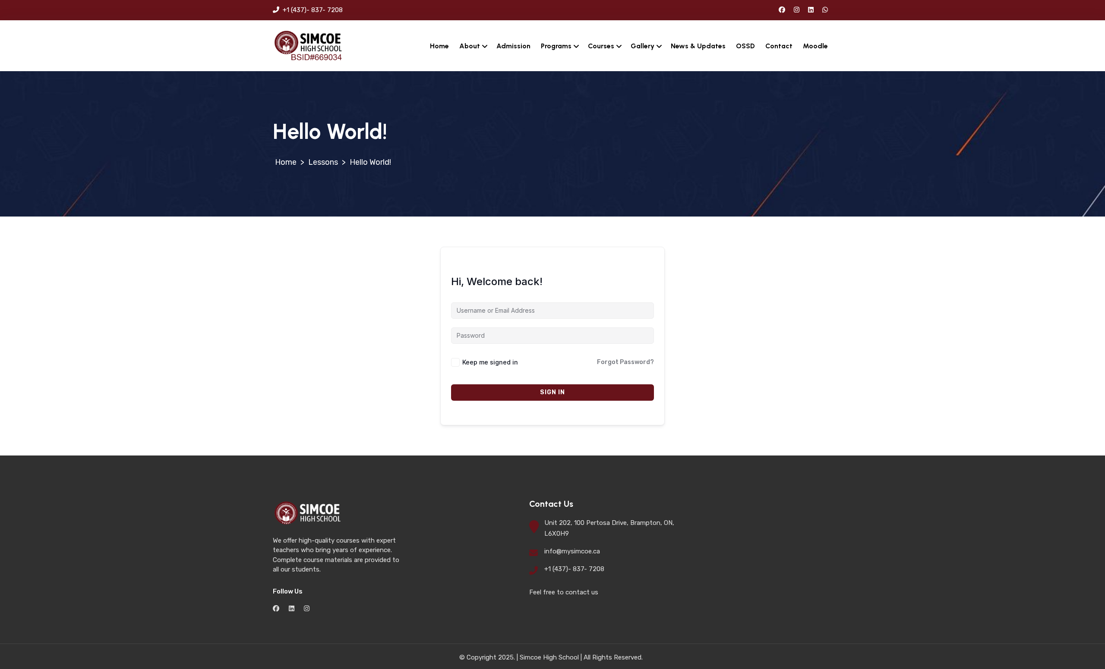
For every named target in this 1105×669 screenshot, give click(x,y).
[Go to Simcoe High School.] (286, 162)
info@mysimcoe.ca (572, 551)
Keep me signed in (490, 362)
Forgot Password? (625, 362)
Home (439, 46)
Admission (513, 46)
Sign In (552, 392)
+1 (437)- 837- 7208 (312, 10)
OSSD (745, 46)
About (469, 46)
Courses (601, 46)
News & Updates (698, 46)
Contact (778, 46)
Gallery (642, 46)
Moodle (815, 46)
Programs (556, 46)
